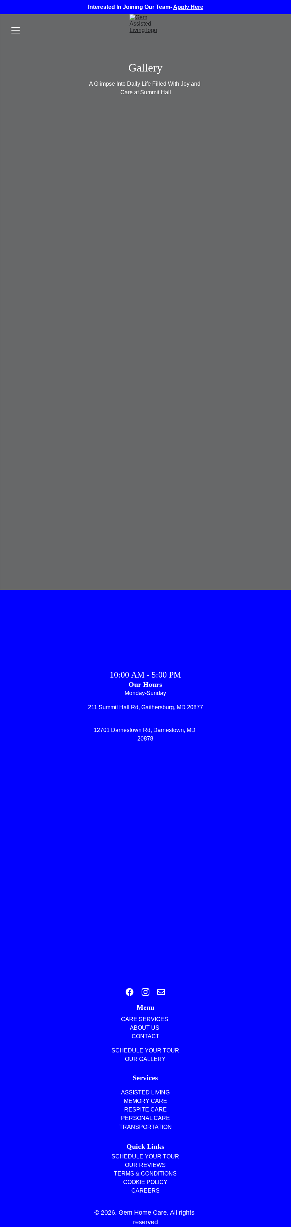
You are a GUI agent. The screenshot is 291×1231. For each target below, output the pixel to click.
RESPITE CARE (145, 1110)
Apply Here (188, 7)
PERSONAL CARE (145, 1118)
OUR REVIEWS (145, 1165)
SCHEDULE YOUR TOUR (145, 1156)
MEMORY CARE (145, 1101)
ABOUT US (145, 1028)
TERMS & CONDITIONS (145, 1174)
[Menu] (15, 30)
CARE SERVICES (145, 1019)
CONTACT (145, 1036)
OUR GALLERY (145, 1059)
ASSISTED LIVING (145, 1092)
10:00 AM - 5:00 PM (145, 674)
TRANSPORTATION (145, 1127)
